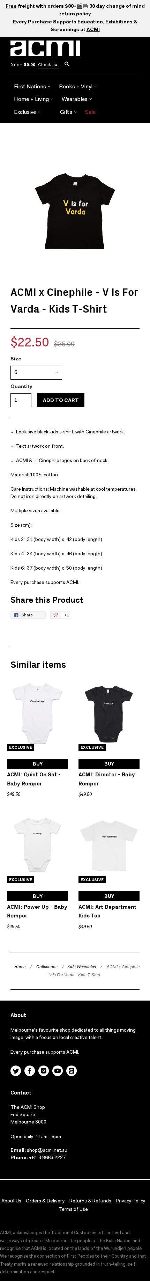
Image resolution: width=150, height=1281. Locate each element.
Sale (90, 112)
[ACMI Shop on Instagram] (43, 1072)
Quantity (21, 387)
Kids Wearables (81, 967)
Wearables (75, 99)
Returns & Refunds (90, 1201)
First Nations (30, 87)
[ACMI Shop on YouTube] (57, 1072)
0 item (22, 65)
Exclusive (25, 112)
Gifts (67, 112)
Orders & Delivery (45, 1201)
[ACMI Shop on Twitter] (15, 1072)
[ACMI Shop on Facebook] (29, 1072)
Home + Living (32, 99)
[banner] (45, 52)
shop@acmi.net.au (47, 1150)
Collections (47, 967)
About (18, 1015)
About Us (11, 1201)
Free (11, 6)
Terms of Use (73, 1209)
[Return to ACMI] (71, 1072)
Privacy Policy (130, 1201)
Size (15, 359)
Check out (48, 65)
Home (19, 967)
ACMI (93, 30)
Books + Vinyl (76, 87)
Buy (38, 764)
